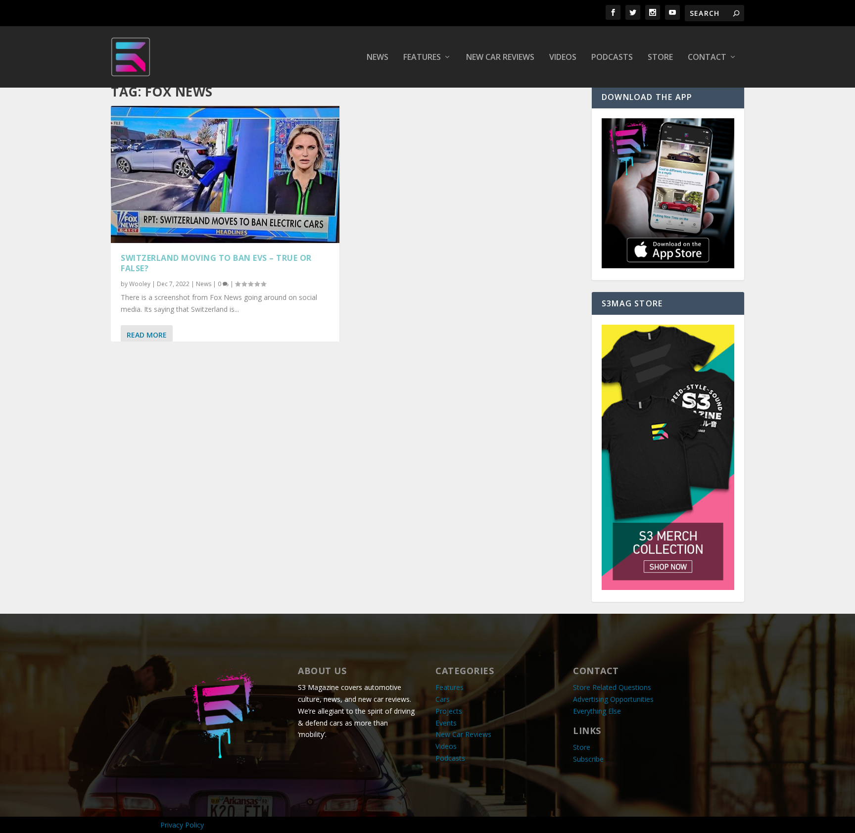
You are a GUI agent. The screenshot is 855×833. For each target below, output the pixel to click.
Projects (448, 711)
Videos (562, 57)
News (377, 57)
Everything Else (597, 711)
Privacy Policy (182, 825)
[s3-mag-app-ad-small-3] (668, 265)
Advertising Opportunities (613, 699)
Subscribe (588, 759)
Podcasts (612, 57)
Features (422, 57)
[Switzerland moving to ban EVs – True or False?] (225, 174)
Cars (442, 699)
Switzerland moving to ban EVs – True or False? (216, 263)
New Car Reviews (500, 57)
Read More (147, 335)
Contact (707, 57)
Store (660, 57)
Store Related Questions (612, 687)
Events (446, 723)
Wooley (139, 284)
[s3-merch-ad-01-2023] (668, 587)
